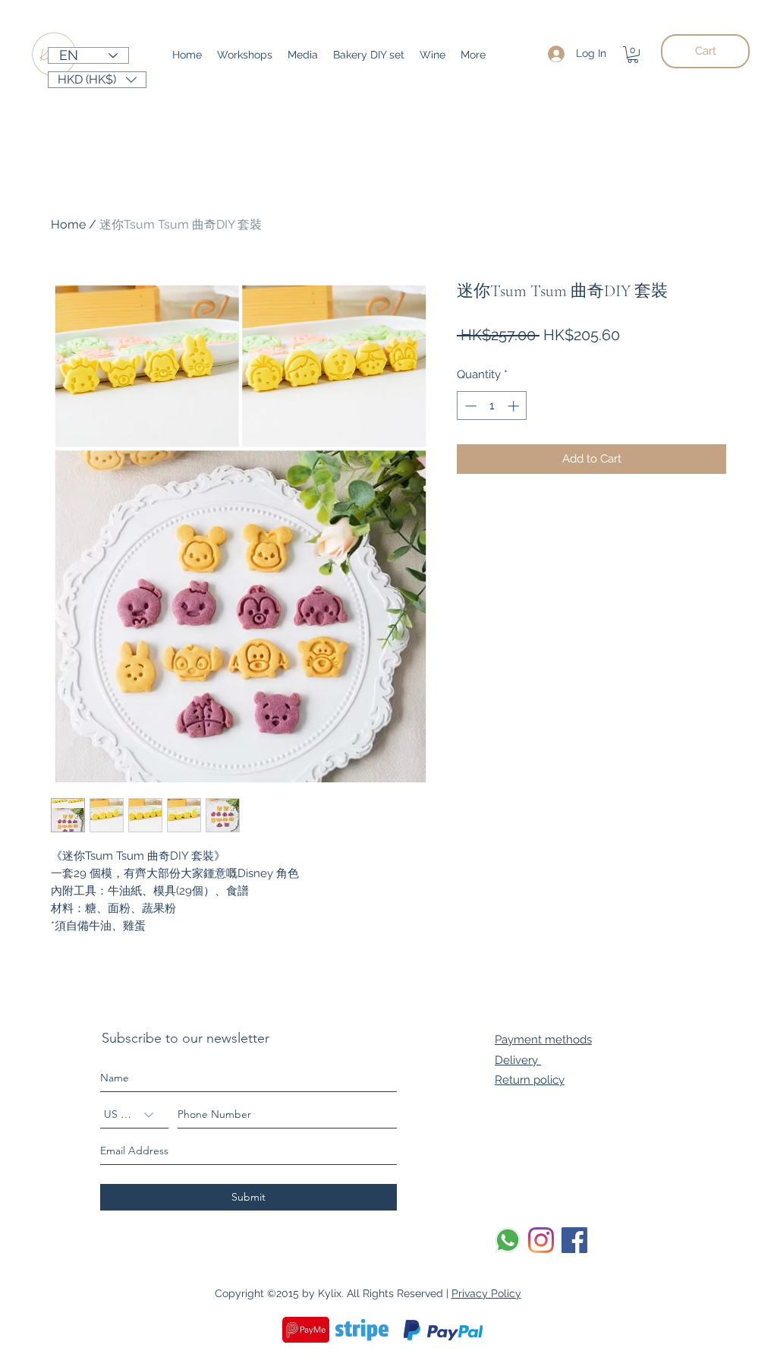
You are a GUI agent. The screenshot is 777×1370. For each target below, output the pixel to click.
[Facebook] (574, 1240)
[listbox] (97, 79)
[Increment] (515, 406)
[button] (633, 54)
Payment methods (543, 1039)
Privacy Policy (486, 1293)
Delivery (518, 1060)
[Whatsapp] (508, 1240)
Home (68, 224)
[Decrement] (469, 406)
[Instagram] (541, 1240)
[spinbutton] (492, 406)
